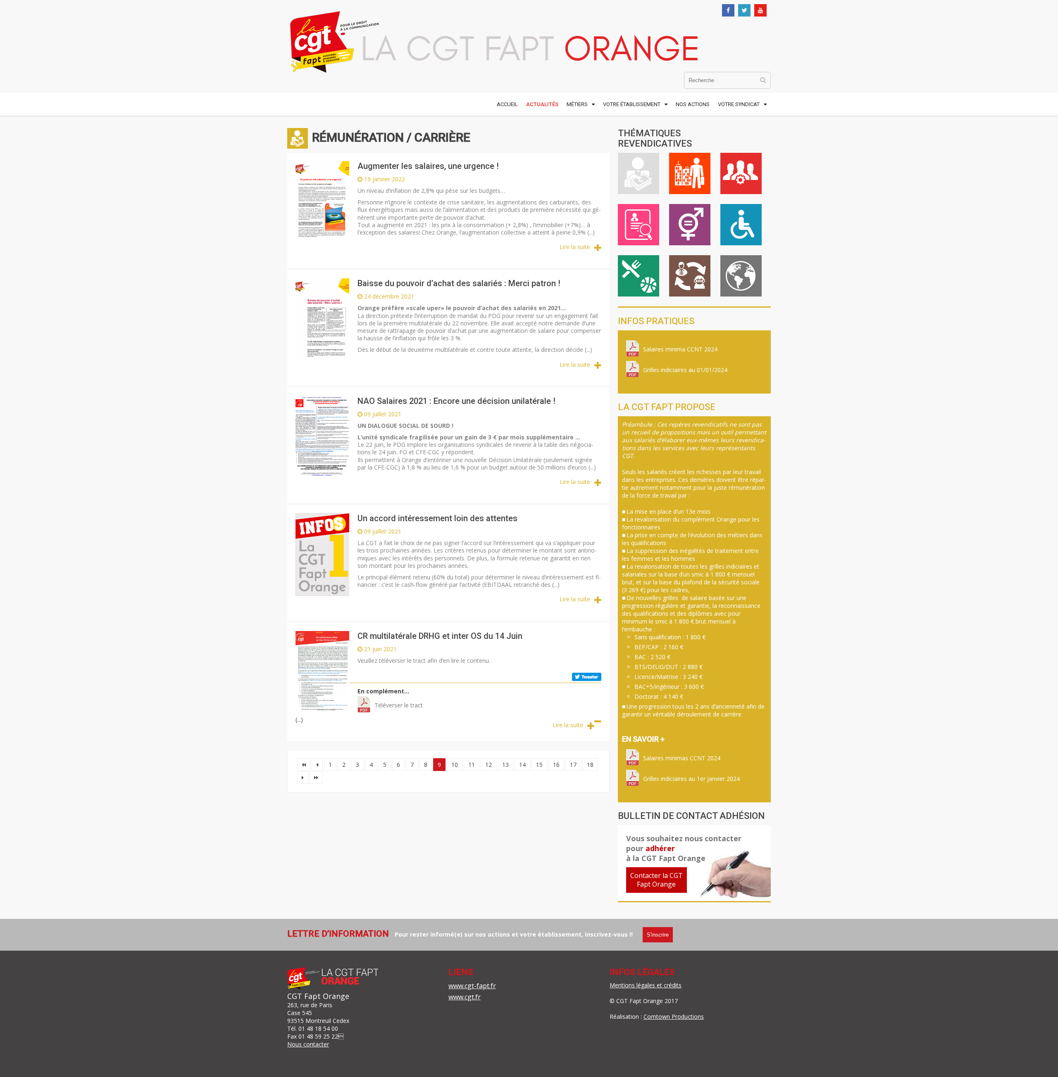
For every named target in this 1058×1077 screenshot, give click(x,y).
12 (488, 765)
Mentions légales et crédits (646, 985)
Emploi (638, 224)
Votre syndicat (739, 104)
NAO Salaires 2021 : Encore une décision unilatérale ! (456, 401)
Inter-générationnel (689, 276)
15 (539, 765)
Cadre (741, 173)
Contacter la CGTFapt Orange (656, 880)
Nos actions (693, 104)
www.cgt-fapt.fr (472, 985)
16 (556, 765)
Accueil (507, 104)
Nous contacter (308, 1044)
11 (471, 765)
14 (522, 765)
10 (454, 765)
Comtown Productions (673, 1016)
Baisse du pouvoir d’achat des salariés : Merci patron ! (458, 283)
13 (505, 765)
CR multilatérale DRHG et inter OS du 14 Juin (439, 636)
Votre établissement (631, 104)
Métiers (577, 104)
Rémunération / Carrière (638, 173)
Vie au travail (689, 173)
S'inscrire (658, 935)
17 (573, 765)
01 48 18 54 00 (318, 1028)
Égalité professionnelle (689, 224)
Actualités (542, 104)
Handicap (741, 224)
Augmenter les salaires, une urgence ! (428, 166)
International (741, 276)
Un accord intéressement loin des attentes (437, 518)
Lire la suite (575, 247)
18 (590, 765)
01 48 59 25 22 (318, 1036)
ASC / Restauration (638, 276)
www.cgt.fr (464, 996)
